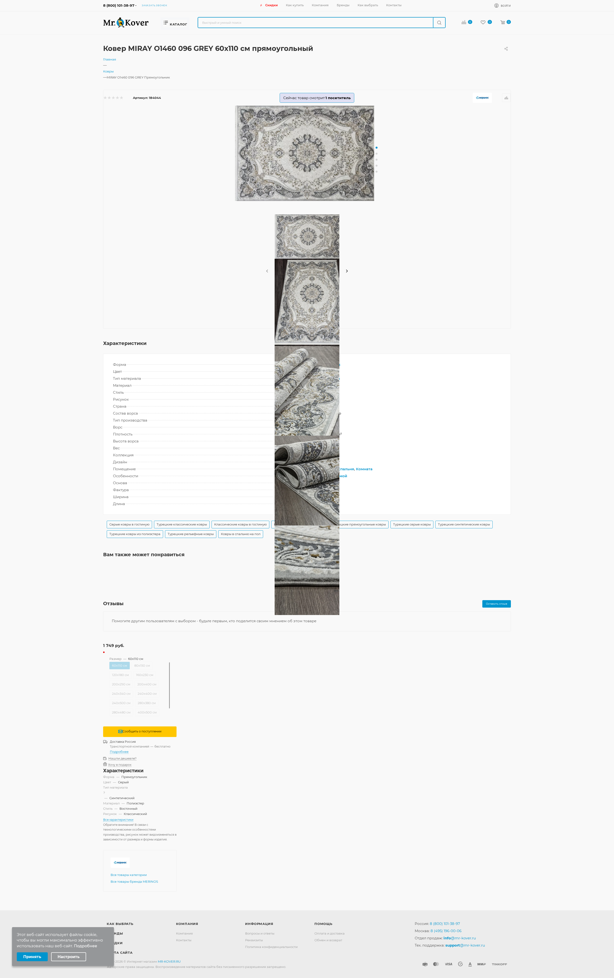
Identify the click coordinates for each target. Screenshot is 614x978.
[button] (376, 147)
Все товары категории (129, 875)
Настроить (69, 956)
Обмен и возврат (328, 940)
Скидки (115, 943)
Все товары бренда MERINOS (134, 881)
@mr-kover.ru (459, 938)
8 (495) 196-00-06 (446, 931)
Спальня (346, 469)
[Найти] (439, 23)
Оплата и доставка (329, 933)
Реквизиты (254, 940)
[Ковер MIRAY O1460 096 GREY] (307, 153)
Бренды (115, 933)
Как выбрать (120, 924)
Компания (187, 924)
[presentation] (267, 271)
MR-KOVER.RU (169, 961)
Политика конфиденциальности (271, 947)
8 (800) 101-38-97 (118, 5)
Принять (32, 956)
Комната (364, 469)
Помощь (323, 924)
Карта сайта (120, 952)
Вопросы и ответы (259, 933)
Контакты (183, 940)
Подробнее (119, 752)
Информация (259, 924)
